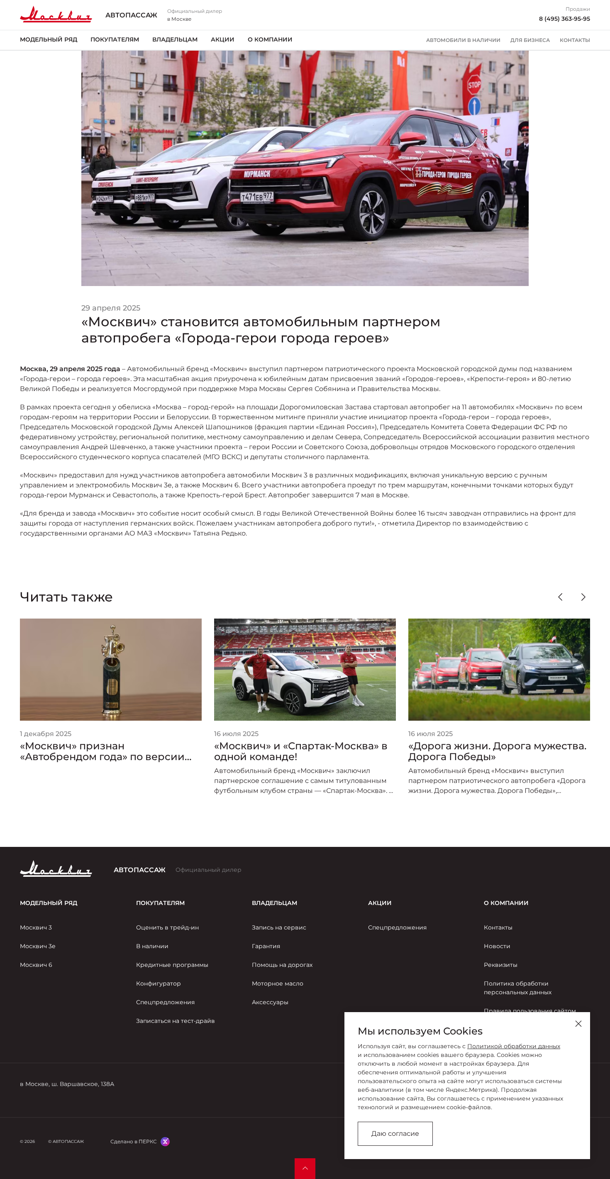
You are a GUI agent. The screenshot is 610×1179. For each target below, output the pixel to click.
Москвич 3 (36, 927)
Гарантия (266, 946)
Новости (497, 946)
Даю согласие (395, 1133)
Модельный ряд (48, 39)
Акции (222, 39)
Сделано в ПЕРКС (133, 1141)
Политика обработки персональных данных (517, 988)
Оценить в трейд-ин (167, 927)
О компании (270, 39)
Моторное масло (277, 983)
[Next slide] (583, 597)
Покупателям (114, 39)
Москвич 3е (38, 946)
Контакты (575, 40)
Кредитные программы (172, 965)
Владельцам (175, 39)
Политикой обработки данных (513, 1046)
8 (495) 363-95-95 (564, 18)
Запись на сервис (279, 927)
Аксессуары (270, 1002)
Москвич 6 (36, 965)
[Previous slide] (560, 597)
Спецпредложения (165, 1002)
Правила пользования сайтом (530, 1011)
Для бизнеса (530, 40)
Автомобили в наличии (463, 40)
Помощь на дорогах (282, 965)
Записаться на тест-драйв (175, 1021)
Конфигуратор (158, 983)
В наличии (152, 946)
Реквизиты (500, 965)
